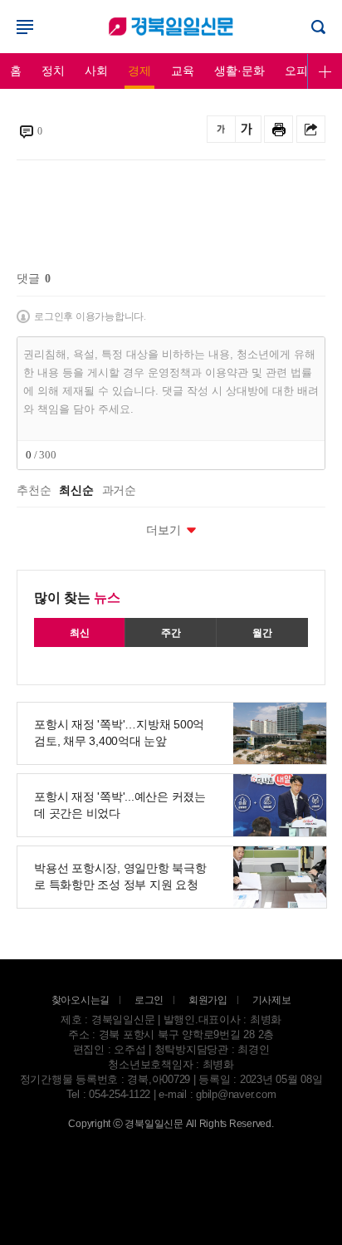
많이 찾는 (77, 598)
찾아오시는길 (80, 1000)
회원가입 (207, 1000)
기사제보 (271, 1000)
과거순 (119, 491)
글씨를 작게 (221, 129)
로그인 (171, 26)
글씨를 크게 (247, 129)
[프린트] (278, 129)
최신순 (76, 491)
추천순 (34, 491)
